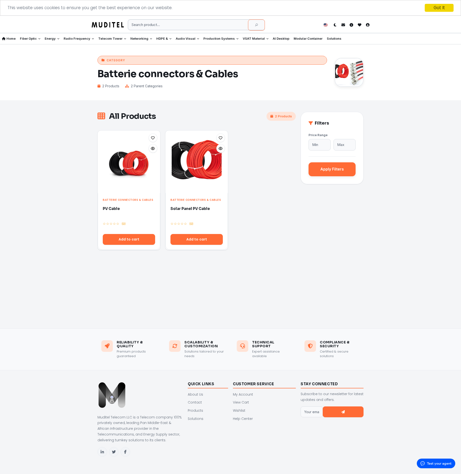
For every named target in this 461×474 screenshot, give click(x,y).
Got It (439, 8)
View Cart (241, 402)
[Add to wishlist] (153, 137)
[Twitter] (114, 452)
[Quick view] (153, 148)
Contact (195, 402)
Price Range (318, 135)
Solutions (334, 38)
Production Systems (219, 38)
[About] (351, 24)
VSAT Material (254, 38)
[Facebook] (125, 452)
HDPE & (162, 38)
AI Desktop (281, 38)
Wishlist (239, 410)
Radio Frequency (77, 38)
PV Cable (111, 208)
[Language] (326, 24)
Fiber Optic (28, 38)
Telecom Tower (110, 38)
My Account (243, 394)
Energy (50, 38)
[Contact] (343, 24)
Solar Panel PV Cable (190, 208)
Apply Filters (332, 169)
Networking (139, 38)
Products (195, 410)
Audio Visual (185, 38)
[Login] (367, 24)
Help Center (243, 418)
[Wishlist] (359, 24)
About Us (195, 394)
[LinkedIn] (102, 452)
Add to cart (129, 239)
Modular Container (308, 38)
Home (11, 38)
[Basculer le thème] (335, 24)
